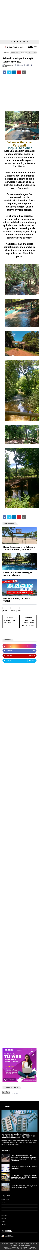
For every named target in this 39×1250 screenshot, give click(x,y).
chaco (3, 1202)
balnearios (15, 608)
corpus (29, 608)
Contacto (32, 1247)
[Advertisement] (19, 19)
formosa (4, 1215)
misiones (5, 610)
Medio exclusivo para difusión (18, 1247)
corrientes (5, 1205)
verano (4, 67)
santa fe (4, 1221)
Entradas (7, 1235)
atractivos (6, 608)
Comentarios (9, 1237)
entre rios (4, 1209)
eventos (4, 1212)
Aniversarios (8, 1248)
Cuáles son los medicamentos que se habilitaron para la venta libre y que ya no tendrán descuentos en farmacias (18, 1136)
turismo (12, 610)
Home (6, 1247)
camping (22, 608)
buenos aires (5, 1199)
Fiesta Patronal (32, 1248)
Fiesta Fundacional (20, 1248)
